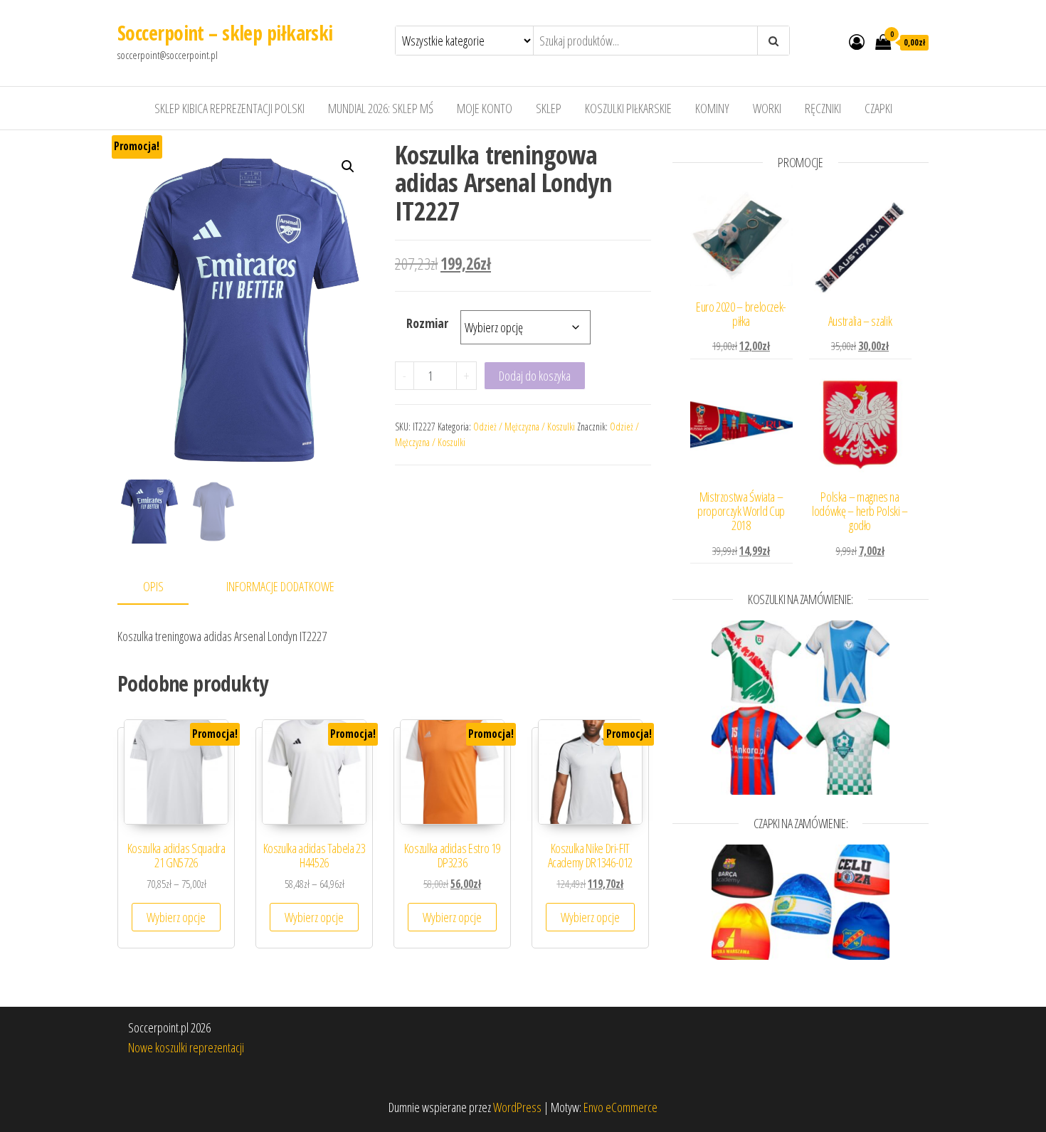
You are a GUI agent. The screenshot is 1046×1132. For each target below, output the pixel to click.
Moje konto (484, 108)
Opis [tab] (153, 586)
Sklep (548, 108)
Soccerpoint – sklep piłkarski (225, 32)
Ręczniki (823, 108)
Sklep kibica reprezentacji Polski (229, 108)
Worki (767, 108)
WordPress (517, 1107)
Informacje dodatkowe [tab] (280, 586)
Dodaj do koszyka (535, 375)
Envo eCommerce (620, 1107)
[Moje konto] (857, 41)
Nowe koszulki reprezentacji (186, 1047)
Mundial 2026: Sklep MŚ (380, 108)
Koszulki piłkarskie (628, 108)
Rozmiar (427, 323)
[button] (348, 166)
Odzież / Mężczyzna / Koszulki (524, 426)
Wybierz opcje (176, 917)
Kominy (712, 108)
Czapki (878, 108)
